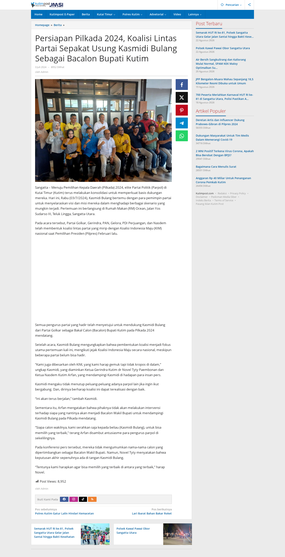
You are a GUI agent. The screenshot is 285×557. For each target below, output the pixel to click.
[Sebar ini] (182, 84)
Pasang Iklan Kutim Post (210, 204)
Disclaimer (202, 197)
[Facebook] (64, 499)
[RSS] (92, 499)
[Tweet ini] (182, 97)
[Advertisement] (103, 281)
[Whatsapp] (182, 135)
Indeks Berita (203, 200)
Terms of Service (223, 200)
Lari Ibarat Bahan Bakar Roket (152, 511)
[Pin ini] (182, 110)
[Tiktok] (83, 499)
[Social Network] (249, 5)
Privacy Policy (238, 193)
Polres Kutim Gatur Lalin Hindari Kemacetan (64, 511)
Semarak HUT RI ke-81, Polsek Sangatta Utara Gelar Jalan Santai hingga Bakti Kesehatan (54, 533)
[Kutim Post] (47, 5)
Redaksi (222, 193)
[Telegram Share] (182, 123)
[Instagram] (73, 499)
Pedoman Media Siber (224, 197)
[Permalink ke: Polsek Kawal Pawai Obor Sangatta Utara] (176, 534)
